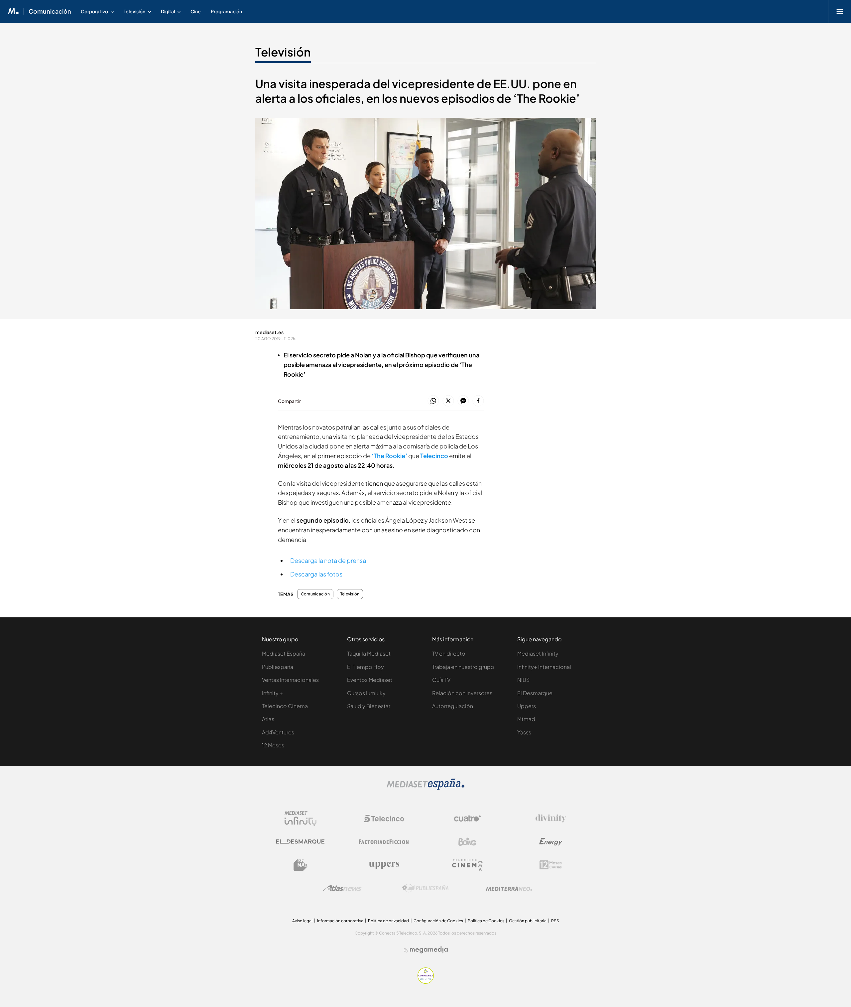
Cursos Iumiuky (366, 693)
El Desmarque (534, 693)
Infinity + (272, 693)
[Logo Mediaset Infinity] (300, 818)
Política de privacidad (388, 920)
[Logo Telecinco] (384, 818)
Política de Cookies (486, 920)
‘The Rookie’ (390, 455)
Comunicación (50, 11)
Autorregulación (452, 705)
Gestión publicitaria (528, 920)
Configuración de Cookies (438, 920)
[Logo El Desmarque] (300, 841)
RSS (555, 920)
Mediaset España (283, 653)
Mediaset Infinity (537, 653)
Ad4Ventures (278, 732)
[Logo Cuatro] (467, 818)
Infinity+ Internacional (544, 666)
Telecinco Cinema (285, 705)
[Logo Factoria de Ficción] (384, 841)
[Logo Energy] (550, 841)
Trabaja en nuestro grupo (463, 666)
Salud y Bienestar (368, 705)
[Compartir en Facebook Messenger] (463, 401)
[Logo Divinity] (551, 818)
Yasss (524, 732)
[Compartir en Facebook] (478, 401)
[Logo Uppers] (384, 865)
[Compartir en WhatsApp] (433, 401)
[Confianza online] (426, 982)
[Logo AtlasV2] (342, 888)
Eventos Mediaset (369, 679)
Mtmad (526, 718)
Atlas (268, 718)
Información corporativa (340, 920)
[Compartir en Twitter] (448, 401)
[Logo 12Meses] (551, 864)
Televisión (283, 52)
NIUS (523, 679)
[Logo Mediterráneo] (509, 888)
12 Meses (273, 745)
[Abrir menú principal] (839, 11)
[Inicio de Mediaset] (13, 11)
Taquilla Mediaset (369, 653)
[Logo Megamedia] (429, 950)
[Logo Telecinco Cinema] (467, 865)
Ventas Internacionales (290, 679)
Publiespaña (277, 666)
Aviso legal (302, 920)
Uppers (526, 705)
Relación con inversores (462, 693)
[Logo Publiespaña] (425, 888)
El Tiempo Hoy (365, 666)
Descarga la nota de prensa (328, 560)
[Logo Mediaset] (425, 788)
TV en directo (448, 653)
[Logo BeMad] (300, 865)
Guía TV (441, 679)
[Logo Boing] (467, 841)
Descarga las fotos (316, 574)
